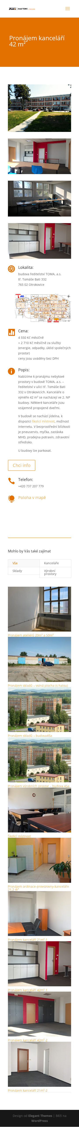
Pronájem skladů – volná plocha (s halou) (38, 685)
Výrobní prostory (50, 572)
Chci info (22, 465)
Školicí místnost (19, 836)
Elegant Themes (40, 1116)
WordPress (39, 1121)
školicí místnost (43, 421)
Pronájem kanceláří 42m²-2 (27, 1040)
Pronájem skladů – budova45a (30, 736)
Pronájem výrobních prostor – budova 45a (38, 786)
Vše (15, 563)
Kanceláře (51, 563)
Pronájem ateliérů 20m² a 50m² (31, 635)
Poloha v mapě (32, 497)
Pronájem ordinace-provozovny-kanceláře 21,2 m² (38, 888)
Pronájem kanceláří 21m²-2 (27, 1090)
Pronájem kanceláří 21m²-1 (27, 940)
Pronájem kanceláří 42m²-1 (27, 990)
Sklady (17, 571)
